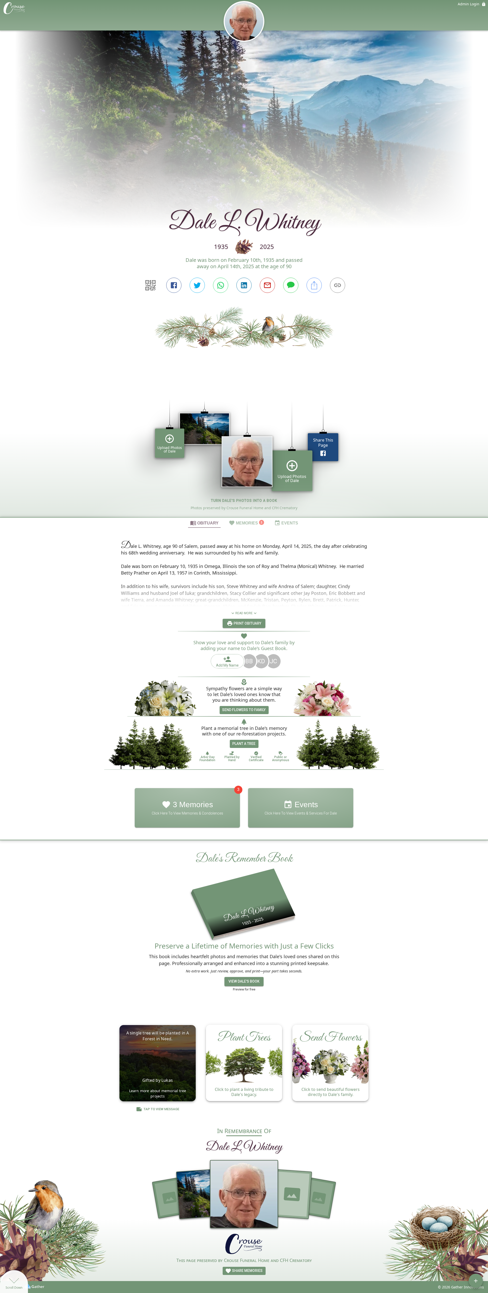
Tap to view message (161, 1109)
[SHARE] (314, 285)
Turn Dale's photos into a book (244, 501)
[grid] (244, 450)
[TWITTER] (197, 285)
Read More (244, 613)
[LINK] (337, 285)
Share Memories (247, 1271)
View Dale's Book (244, 981)
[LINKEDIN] (244, 285)
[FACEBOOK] (173, 285)
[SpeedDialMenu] (476, 1281)
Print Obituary (247, 623)
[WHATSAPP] (220, 285)
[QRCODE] (150, 285)
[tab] (204, 523)
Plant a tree (243, 744)
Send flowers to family (244, 710)
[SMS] (290, 285)
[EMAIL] (267, 285)
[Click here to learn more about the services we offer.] (244, 1244)
